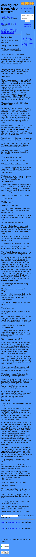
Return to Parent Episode (10, 29)
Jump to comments (7, 33)
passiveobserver (7, 17)
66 (9, 24)
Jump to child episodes (9, 31)
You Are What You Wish (27, 44)
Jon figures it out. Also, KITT (27, 39)
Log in (3, 522)
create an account (14, 522)
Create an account (27, 8)
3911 (2, 24)
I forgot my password (28, 25)
